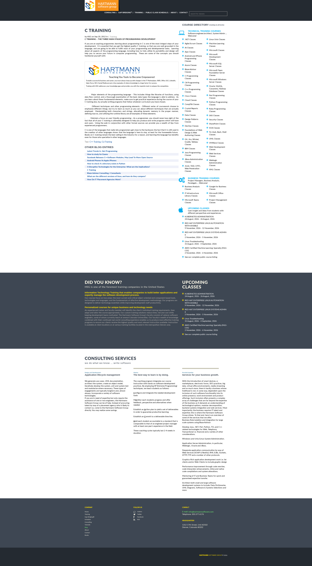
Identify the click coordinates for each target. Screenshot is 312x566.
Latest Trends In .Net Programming (102, 151)
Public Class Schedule (157, 13)
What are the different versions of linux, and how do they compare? (116, 176)
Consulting (110, 13)
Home (87, 511)
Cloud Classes (191, 100)
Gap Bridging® (89, 517)
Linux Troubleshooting (194, 241)
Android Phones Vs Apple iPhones (101, 161)
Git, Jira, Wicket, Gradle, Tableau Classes (192, 141)
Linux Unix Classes (217, 39)
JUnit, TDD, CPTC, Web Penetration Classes (193, 168)
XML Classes (214, 170)
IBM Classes (190, 148)
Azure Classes (191, 65)
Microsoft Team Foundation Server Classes (217, 72)
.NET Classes (190, 39)
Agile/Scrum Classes (193, 44)
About (174, 13)
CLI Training (107, 142)
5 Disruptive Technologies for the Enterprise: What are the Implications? (118, 167)
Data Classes (190, 115)
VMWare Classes (216, 143)
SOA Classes (214, 128)
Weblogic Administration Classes (215, 162)
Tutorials (87, 525)
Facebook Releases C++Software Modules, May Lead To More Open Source (120, 157)
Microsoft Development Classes (215, 56)
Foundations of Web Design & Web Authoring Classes (193, 132)
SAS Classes (214, 115)
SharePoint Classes (217, 124)
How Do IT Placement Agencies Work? (104, 180)
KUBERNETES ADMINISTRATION (199, 217)
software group (210, 555)
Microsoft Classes (216, 50)
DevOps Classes (192, 126)
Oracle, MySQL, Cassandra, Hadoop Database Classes (217, 88)
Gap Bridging (125, 13)
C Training (112, 37)
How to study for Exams (97, 154)
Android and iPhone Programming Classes (193, 58)
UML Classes (214, 139)
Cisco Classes (190, 96)
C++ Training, (95, 142)
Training (139, 13)
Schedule (88, 519)
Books (87, 535)
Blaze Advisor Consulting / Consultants (104, 173)
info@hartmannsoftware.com (201, 512)
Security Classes (216, 120)
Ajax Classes (190, 52)
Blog (86, 527)
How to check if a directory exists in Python (106, 164)
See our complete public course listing (201, 257)
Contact (183, 13)
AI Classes (189, 48)
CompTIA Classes (192, 104)
